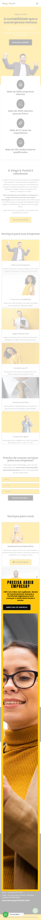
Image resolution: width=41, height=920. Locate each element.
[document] (20, 460)
